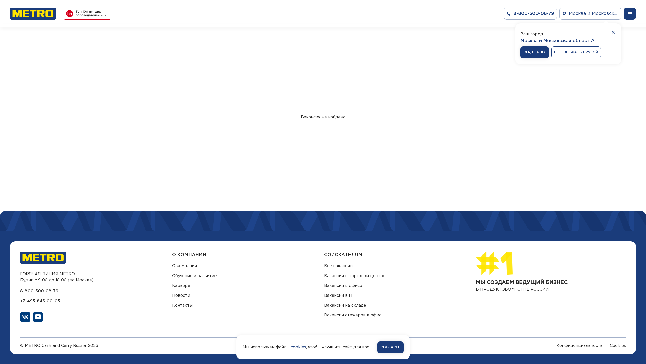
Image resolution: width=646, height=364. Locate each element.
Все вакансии (338, 266)
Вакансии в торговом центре (355, 276)
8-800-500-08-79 (39, 291)
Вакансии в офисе (343, 286)
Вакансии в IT (338, 296)
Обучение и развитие (194, 276)
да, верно (534, 52)
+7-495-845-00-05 (40, 301)
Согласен (390, 347)
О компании (184, 266)
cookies (298, 347)
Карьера (181, 286)
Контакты (182, 305)
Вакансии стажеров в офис (352, 315)
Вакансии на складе (345, 305)
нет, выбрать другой (576, 52)
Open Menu (630, 14)
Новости (181, 296)
